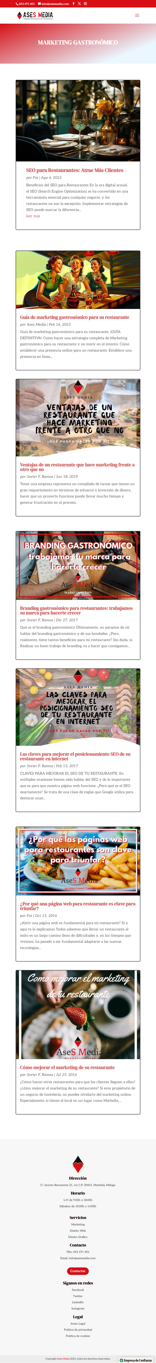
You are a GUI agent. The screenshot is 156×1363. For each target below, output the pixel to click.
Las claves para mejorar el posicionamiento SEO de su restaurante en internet (75, 756)
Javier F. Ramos (40, 477)
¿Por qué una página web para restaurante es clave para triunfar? (77, 906)
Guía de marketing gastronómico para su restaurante (74, 317)
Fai (35, 178)
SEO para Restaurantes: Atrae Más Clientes (74, 170)
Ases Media (36, 324)
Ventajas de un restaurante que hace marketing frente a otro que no (77, 467)
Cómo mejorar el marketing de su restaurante (67, 1067)
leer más (33, 216)
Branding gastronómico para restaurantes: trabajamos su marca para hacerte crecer (76, 610)
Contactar (78, 1271)
